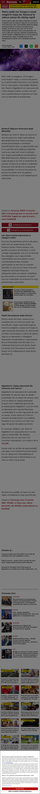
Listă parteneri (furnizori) (6, 785)
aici (23, 769)
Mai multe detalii (9, 762)
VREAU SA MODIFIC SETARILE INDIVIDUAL (20, 791)
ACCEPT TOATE (20, 788)
